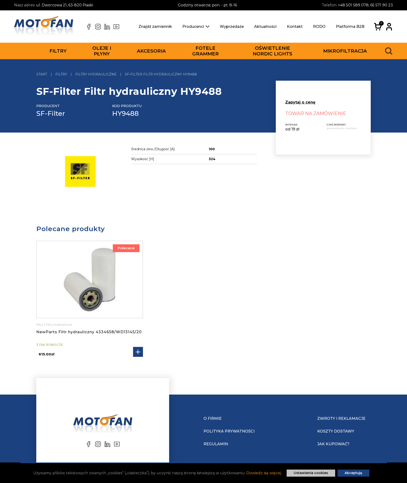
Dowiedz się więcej (263, 473)
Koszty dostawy (335, 431)
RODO (319, 26)
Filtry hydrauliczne (59, 324)
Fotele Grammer (205, 51)
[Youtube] (116, 26)
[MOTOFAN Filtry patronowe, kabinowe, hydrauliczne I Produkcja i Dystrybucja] (43, 26)
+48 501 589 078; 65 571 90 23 (365, 5)
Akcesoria (151, 51)
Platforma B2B (350, 26)
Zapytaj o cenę (300, 102)
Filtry (58, 51)
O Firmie (213, 418)
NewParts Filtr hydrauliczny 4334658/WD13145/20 (89, 332)
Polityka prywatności (229, 431)
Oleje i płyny (101, 51)
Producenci (193, 26)
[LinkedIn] (107, 26)
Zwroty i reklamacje (341, 418)
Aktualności (265, 26)
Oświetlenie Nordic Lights (272, 51)
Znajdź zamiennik (155, 26)
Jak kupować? (333, 444)
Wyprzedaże (232, 26)
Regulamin (216, 444)
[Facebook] (89, 26)
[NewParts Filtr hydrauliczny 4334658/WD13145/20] (89, 279)
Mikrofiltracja (345, 51)
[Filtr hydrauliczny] (80, 172)
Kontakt (295, 26)
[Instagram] (98, 26)
